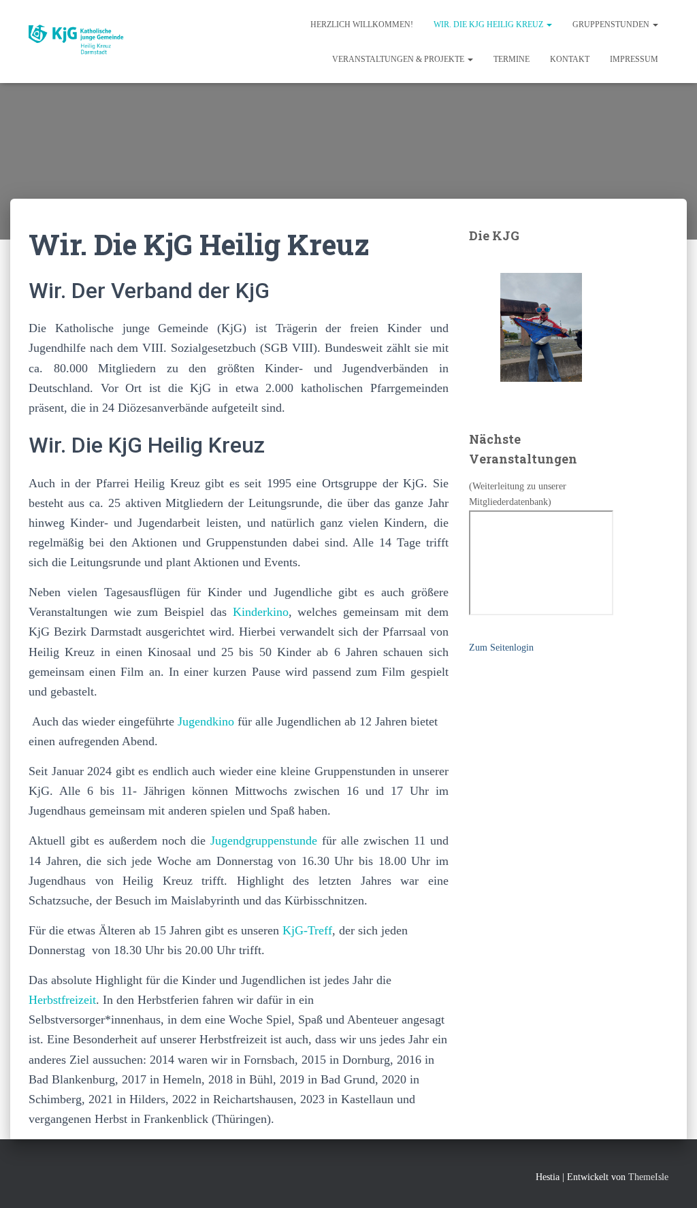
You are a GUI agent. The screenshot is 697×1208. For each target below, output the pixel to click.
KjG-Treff (307, 930)
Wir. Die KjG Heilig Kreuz (489, 24)
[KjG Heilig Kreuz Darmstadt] (82, 42)
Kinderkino (261, 612)
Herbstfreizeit (62, 1000)
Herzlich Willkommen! (361, 24)
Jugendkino (208, 721)
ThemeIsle (648, 1177)
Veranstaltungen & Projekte (399, 59)
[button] (548, 24)
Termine (511, 59)
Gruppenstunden (611, 24)
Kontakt (569, 59)
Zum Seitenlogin (501, 647)
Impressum (634, 59)
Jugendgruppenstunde (263, 840)
